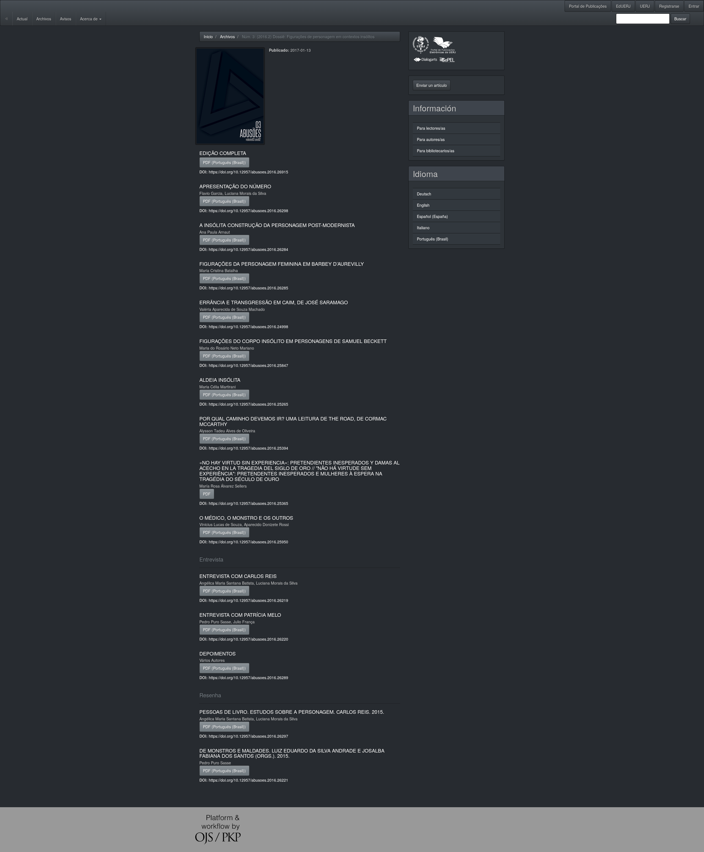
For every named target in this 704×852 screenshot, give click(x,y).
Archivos (43, 18)
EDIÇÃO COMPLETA (222, 152)
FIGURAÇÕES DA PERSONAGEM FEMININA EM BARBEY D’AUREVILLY (281, 263)
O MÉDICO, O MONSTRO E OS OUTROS (246, 517)
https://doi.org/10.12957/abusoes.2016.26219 (248, 600)
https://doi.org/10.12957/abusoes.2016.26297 (248, 736)
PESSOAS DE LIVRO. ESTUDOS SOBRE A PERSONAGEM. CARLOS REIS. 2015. (291, 711)
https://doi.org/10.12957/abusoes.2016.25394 (248, 448)
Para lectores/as (431, 128)
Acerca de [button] (89, 18)
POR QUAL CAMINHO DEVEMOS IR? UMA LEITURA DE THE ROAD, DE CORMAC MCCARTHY (293, 421)
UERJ (645, 6)
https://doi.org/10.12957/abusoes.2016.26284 (248, 249)
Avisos (65, 18)
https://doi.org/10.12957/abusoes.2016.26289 (248, 677)
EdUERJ (623, 6)
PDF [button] (207, 494)
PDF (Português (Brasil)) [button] (224, 162)
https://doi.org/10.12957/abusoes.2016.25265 (248, 404)
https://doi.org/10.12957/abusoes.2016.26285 (248, 288)
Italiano (423, 227)
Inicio (208, 36)
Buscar (680, 18)
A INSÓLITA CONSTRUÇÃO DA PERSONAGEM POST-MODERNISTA (277, 224)
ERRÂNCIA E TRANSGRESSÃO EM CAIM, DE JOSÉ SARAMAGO (273, 302)
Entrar (694, 6)
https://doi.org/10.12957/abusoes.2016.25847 (248, 365)
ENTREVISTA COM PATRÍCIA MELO (240, 614)
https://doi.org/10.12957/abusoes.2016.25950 (248, 541)
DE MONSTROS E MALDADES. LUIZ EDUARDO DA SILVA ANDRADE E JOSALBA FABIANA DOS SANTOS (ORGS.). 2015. (291, 753)
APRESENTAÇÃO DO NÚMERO (235, 186)
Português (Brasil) (432, 239)
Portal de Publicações (588, 6)
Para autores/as (431, 139)
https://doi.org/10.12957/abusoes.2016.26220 (248, 639)
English (423, 205)
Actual (22, 18)
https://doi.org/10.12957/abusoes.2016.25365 (248, 503)
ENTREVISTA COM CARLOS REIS (238, 575)
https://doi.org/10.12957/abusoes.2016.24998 (248, 326)
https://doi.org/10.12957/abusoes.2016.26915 (248, 172)
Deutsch (424, 194)
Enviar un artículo (431, 85)
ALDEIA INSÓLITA (219, 379)
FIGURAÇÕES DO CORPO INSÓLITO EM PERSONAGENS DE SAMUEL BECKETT (293, 340)
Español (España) (432, 216)
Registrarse (669, 6)
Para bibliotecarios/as (435, 150)
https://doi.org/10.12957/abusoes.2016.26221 (248, 780)
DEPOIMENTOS (217, 653)
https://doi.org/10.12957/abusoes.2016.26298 (248, 210)
